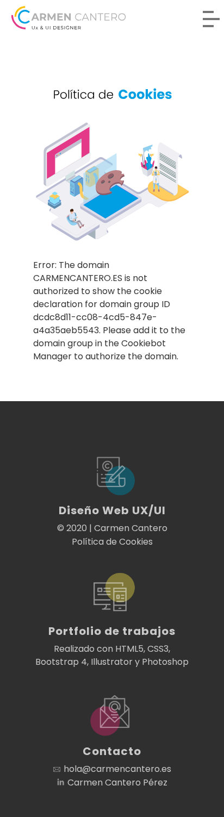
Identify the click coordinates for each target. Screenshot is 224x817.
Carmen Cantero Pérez (117, 782)
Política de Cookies (112, 541)
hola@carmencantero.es (117, 769)
